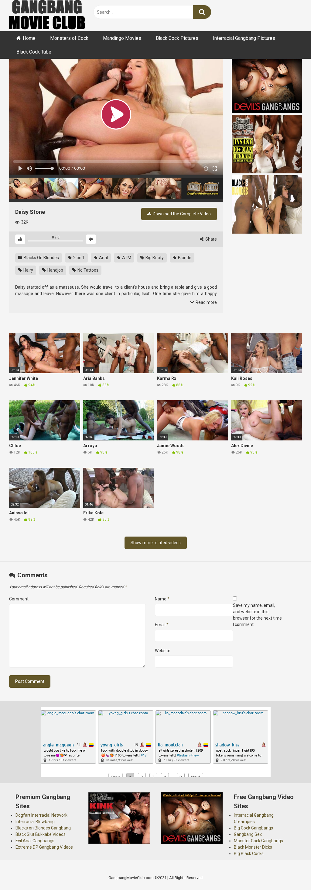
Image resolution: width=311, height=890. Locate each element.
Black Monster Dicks (253, 847)
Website (162, 650)
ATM (126, 257)
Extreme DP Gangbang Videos (44, 847)
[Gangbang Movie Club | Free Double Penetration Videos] (47, 15)
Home (29, 38)
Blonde (184, 257)
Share (210, 239)
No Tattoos (87, 270)
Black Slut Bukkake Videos (40, 834)
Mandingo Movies (122, 38)
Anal (103, 257)
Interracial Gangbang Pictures (244, 38)
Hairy (27, 270)
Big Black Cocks (249, 853)
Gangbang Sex (248, 834)
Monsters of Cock (69, 38)
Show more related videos (156, 542)
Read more (206, 302)
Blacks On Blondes (41, 257)
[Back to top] (290, 871)
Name (162, 598)
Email (162, 624)
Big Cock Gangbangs (253, 828)
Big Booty (154, 257)
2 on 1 (78, 257)
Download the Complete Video (181, 213)
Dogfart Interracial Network (41, 815)
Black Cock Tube (33, 52)
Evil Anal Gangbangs (34, 840)
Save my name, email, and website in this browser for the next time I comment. (257, 615)
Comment (19, 598)
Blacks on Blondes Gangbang (43, 828)
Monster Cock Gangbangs (258, 840)
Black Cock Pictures (177, 38)
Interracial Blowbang (35, 821)
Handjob (54, 270)
